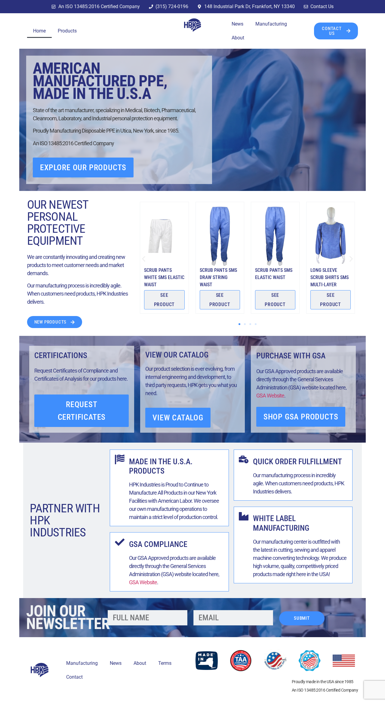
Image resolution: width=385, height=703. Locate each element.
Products (67, 31)
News (237, 24)
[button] (143, 258)
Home (39, 31)
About (238, 38)
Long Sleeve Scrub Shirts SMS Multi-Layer (329, 277)
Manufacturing (271, 24)
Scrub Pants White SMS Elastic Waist (164, 277)
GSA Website (270, 395)
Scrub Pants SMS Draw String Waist (218, 277)
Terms (164, 663)
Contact (74, 677)
